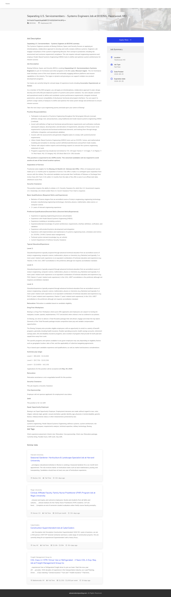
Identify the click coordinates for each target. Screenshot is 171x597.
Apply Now (124, 40)
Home (7, 4)
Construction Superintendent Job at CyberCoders (52, 528)
